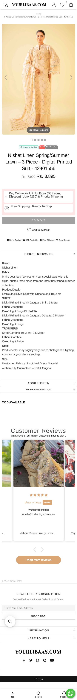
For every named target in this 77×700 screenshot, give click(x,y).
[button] (35, 549)
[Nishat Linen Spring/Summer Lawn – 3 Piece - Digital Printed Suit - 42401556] (32, 140)
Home (38, 14)
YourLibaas (29, 4)
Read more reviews (38, 560)
